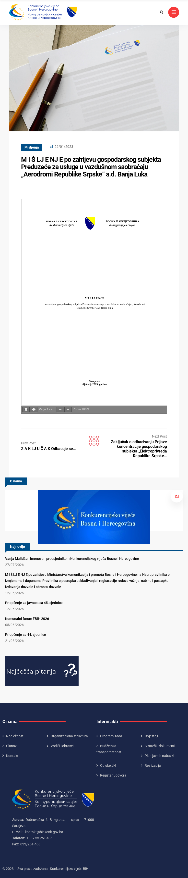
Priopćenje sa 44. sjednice (25, 635)
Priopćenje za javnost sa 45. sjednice (34, 603)
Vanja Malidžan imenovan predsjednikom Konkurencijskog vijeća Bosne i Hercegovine (72, 559)
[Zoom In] (68, 409)
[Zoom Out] (60, 409)
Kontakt (12, 756)
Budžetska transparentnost (108, 749)
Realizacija (153, 765)
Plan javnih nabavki (159, 756)
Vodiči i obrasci (62, 746)
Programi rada (111, 736)
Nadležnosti (15, 736)
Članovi (11, 746)
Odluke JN (108, 765)
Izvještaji (151, 736)
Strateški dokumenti (160, 746)
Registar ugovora (113, 775)
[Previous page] (26, 409)
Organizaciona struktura (69, 736)
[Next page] (33, 409)
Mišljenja (31, 147)
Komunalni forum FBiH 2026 (27, 619)
